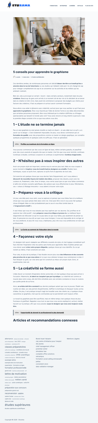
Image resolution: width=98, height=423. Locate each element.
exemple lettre (10, 360)
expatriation (8, 365)
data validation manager (44, 366)
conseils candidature (11, 352)
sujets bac (8, 399)
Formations (54, 5)
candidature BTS (16, 344)
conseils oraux (23, 352)
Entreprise (63, 5)
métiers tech (8, 382)
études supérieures (17, 404)
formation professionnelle (15, 368)
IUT (26, 370)
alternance (9, 339)
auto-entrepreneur (9, 341)
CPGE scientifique (23, 355)
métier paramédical (20, 377)
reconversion (11, 393)
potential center (41, 349)
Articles (80, 5)
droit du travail (20, 357)
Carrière (72, 5)
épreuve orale (9, 401)
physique (7, 385)
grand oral (8, 370)
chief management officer (45, 346)
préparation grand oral (12, 390)
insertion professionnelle (18, 370)
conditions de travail (22, 350)
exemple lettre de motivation (14, 362)
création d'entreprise (10, 357)
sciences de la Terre (19, 396)
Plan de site (89, 5)
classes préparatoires (15, 347)
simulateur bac (41, 351)
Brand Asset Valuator (43, 339)
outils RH (26, 382)
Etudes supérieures (37, 77)
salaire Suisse (9, 396)
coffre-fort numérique (10, 350)
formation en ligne (18, 365)
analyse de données (18, 339)
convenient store (42, 364)
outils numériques (17, 382)
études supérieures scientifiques (15, 408)
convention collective (10, 355)
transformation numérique (18, 399)
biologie (23, 341)
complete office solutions (45, 354)
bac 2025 (18, 341)
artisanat (26, 339)
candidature (8, 344)
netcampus (40, 356)
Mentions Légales (73, 339)
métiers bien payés (9, 380)
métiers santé (21, 380)
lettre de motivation (16, 373)
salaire (20, 393)
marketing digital (9, 377)
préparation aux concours (15, 388)
